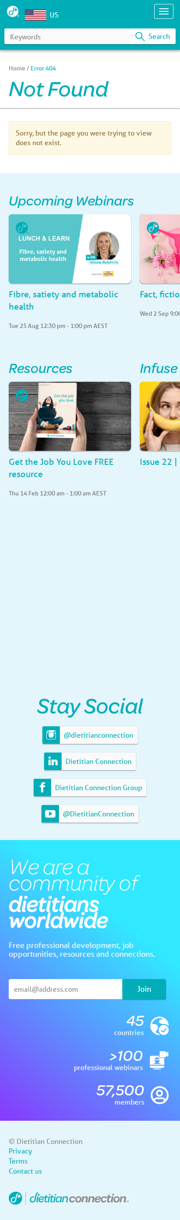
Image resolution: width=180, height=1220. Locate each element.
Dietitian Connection (98, 761)
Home (17, 68)
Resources (41, 367)
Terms (18, 1160)
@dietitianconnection (97, 734)
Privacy (20, 1150)
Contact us (25, 1170)
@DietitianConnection (97, 813)
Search (158, 36)
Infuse (158, 367)
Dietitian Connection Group (97, 787)
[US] (37, 15)
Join (144, 988)
